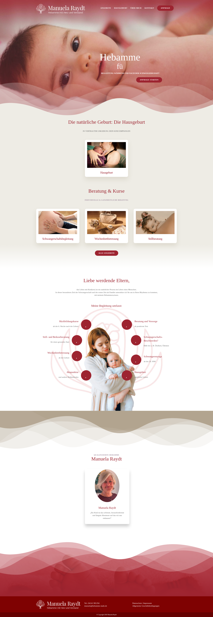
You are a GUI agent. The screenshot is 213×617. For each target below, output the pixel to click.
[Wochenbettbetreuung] (106, 222)
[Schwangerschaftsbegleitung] (57, 222)
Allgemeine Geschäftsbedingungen (145, 606)
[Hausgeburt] (106, 155)
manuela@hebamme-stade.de (95, 606)
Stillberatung (155, 238)
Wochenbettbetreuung (106, 238)
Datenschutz (137, 603)
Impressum (147, 603)
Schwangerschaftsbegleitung (57, 238)
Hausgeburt (106, 172)
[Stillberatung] (155, 222)
